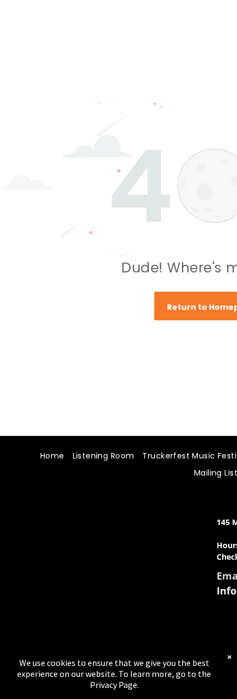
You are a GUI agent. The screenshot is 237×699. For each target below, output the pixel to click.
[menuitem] (48, 456)
